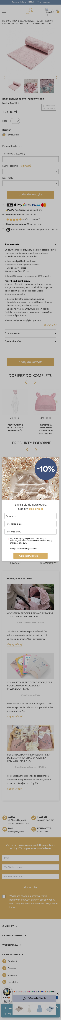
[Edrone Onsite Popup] (30, 510)
